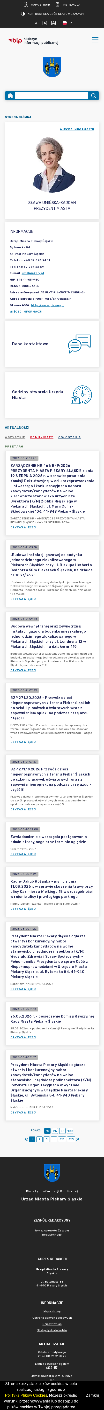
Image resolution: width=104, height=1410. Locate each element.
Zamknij (93, 1395)
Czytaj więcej (23, 527)
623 (71, 1139)
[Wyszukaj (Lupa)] (93, 95)
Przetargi (15, 446)
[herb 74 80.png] (52, 67)
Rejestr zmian (52, 1324)
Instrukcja (71, 4)
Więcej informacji (26, 311)
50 (62, 1131)
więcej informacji (77, 129)
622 (62, 1139)
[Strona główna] (10, 95)
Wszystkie (15, 437)
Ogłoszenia (69, 437)
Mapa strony (41, 4)
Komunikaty (41, 437)
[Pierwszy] (27, 1139)
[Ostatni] (78, 1139)
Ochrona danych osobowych (52, 1317)
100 (70, 1131)
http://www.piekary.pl (47, 305)
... (54, 1139)
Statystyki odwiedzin (52, 1330)
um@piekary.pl (33, 273)
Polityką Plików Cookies (26, 1395)
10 (47, 1131)
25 (55, 1131)
